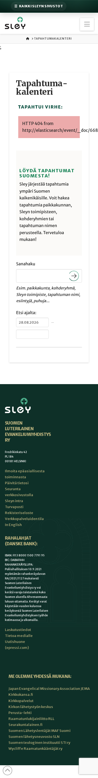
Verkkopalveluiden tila (24, 518)
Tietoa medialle (19, 635)
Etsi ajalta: (26, 312)
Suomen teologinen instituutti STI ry (39, 742)
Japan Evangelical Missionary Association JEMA (49, 688)
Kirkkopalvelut (20, 701)
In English (13, 524)
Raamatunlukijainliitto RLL (31, 718)
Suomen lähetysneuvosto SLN (34, 736)
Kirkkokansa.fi (20, 694)
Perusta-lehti (20, 712)
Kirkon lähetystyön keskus (30, 706)
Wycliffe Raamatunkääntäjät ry (35, 748)
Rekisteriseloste (19, 513)
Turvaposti (14, 507)
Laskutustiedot (18, 629)
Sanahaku (25, 264)
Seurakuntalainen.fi (25, 724)
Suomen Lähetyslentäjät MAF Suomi (39, 730)
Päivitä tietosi (17, 483)
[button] (87, 24)
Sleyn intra (14, 501)
